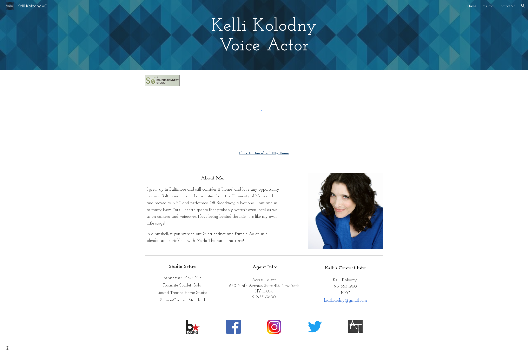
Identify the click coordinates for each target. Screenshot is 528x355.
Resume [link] (487, 6)
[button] (523, 6)
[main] (264, 35)
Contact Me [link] (507, 6)
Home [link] (471, 6)
